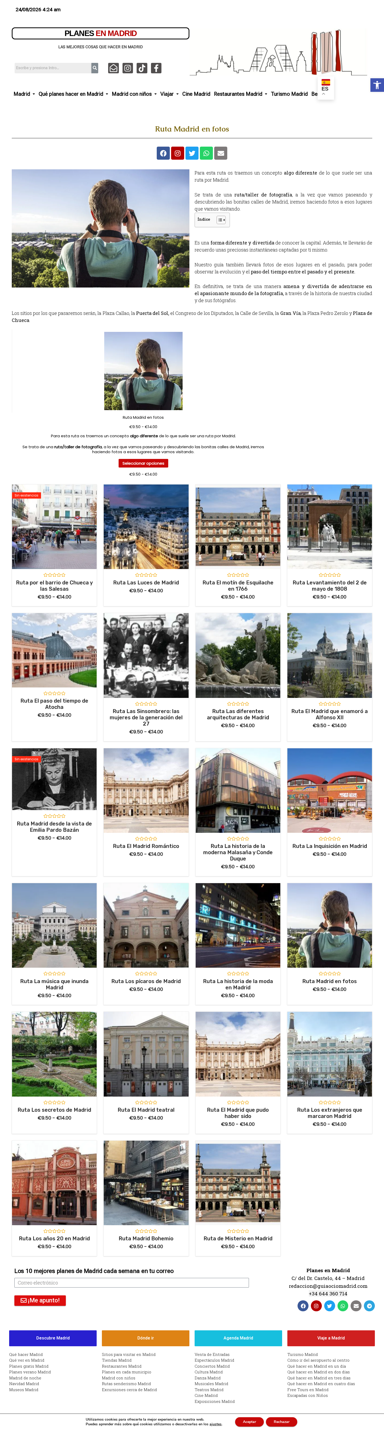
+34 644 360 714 (328, 1293)
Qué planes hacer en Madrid (71, 94)
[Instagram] (128, 68)
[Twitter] (192, 153)
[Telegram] (369, 1305)
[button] (377, 85)
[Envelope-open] (113, 68)
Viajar (167, 94)
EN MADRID (101, 33)
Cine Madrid (196, 94)
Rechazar (281, 1421)
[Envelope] (220, 153)
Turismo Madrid (289, 94)
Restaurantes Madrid (238, 94)
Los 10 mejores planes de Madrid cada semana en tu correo (93, 1271)
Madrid (22, 94)
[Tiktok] (142, 68)
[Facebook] (163, 153)
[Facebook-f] (156, 68)
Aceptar (249, 1421)
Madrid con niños (132, 94)
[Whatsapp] (206, 153)
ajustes (216, 1424)
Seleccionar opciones (143, 463)
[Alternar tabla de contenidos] (218, 220)
